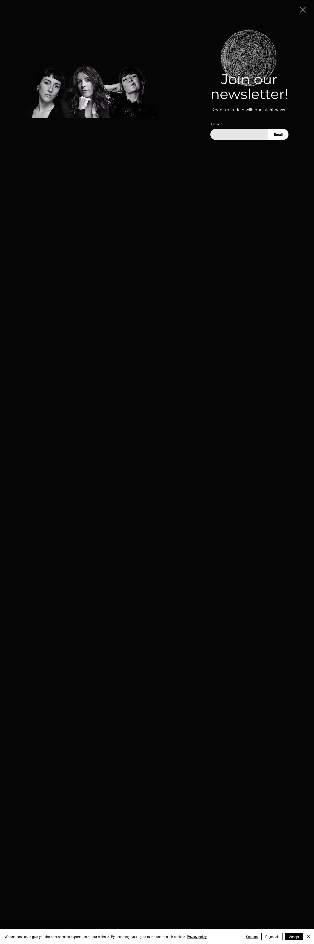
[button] (303, 9)
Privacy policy (197, 936)
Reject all (272, 936)
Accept (294, 936)
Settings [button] (252, 936)
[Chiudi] (308, 936)
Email (215, 124)
